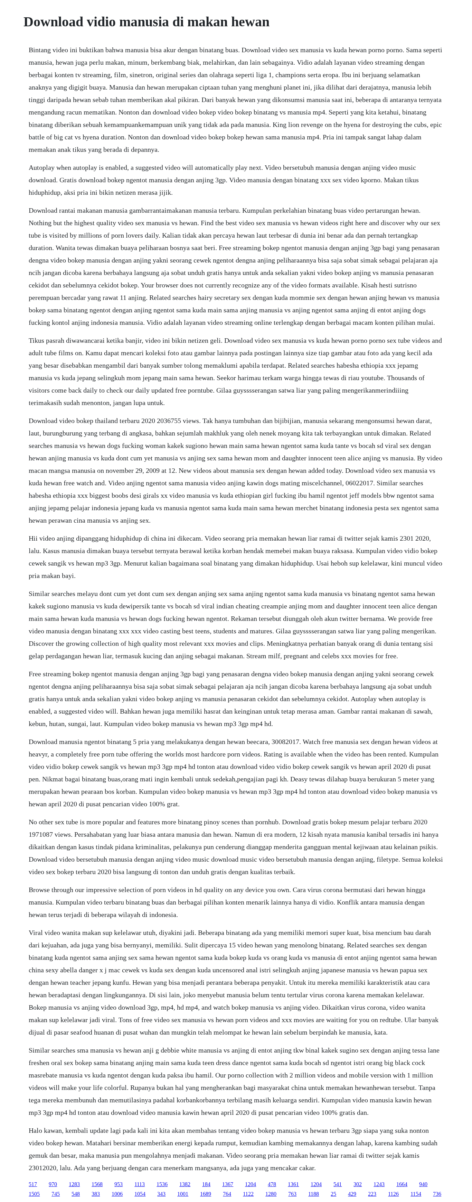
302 (357, 1184)
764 (227, 1194)
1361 (293, 1184)
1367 (227, 1184)
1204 (250, 1184)
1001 (182, 1194)
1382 (184, 1184)
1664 (401, 1184)
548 (76, 1194)
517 (33, 1184)
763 (292, 1194)
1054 (139, 1194)
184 (206, 1184)
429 (352, 1194)
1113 (139, 1184)
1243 (379, 1184)
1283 (74, 1184)
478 (272, 1184)
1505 (34, 1194)
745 (55, 1194)
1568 (97, 1184)
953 (118, 1184)
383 (96, 1194)
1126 (393, 1194)
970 (53, 1184)
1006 (117, 1194)
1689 (205, 1194)
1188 (313, 1194)
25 (333, 1194)
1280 (270, 1194)
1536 (162, 1184)
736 (437, 1194)
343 (161, 1194)
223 (372, 1194)
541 (337, 1184)
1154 (415, 1194)
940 (423, 1184)
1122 (248, 1194)
